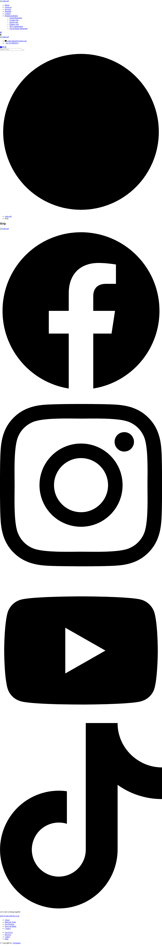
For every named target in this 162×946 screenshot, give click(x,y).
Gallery (7, 937)
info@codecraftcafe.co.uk (9, 916)
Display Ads (14, 24)
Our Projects (9, 924)
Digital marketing (11, 16)
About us (8, 7)
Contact (8, 14)
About (7, 920)
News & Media (10, 926)
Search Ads (13, 22)
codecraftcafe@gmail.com (17, 41)
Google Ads (14, 20)
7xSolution (16, 943)
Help (6, 939)
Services (8, 9)
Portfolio (8, 11)
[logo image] (4, 37)
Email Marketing (15, 18)
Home (7, 5)
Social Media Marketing (18, 29)
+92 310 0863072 (12, 43)
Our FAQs (9, 933)
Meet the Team (10, 922)
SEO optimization (16, 26)
